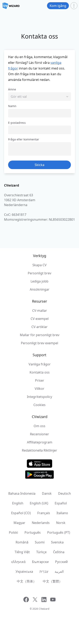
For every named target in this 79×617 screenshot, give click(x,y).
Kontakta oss (40, 372)
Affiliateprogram (39, 442)
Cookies (39, 405)
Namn (12, 106)
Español (61, 503)
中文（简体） (26, 581)
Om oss (39, 426)
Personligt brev (39, 273)
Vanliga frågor (40, 364)
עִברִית (44, 571)
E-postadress (17, 123)
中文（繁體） (52, 581)
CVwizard (44, 608)
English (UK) (39, 503)
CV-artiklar (39, 327)
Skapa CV (39, 265)
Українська (24, 571)
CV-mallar (39, 310)
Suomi (40, 542)
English (17, 503)
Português (33, 532)
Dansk (47, 493)
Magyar (19, 522)
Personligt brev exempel (39, 343)
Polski (13, 532)
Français (43, 513)
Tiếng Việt (22, 552)
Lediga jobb (39, 281)
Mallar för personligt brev (39, 335)
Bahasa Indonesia (21, 493)
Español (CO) (21, 513)
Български (40, 561)
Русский (61, 561)
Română (22, 542)
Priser (39, 380)
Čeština (58, 552)
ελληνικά (18, 561)
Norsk (60, 522)
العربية (59, 571)
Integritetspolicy (39, 396)
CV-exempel (40, 318)
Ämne (12, 89)
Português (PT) (58, 532)
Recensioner (39, 434)
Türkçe (41, 552)
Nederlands (41, 522)
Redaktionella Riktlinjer (39, 450)
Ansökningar (39, 289)
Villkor (39, 388)
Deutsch (64, 493)
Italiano (62, 513)
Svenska (57, 542)
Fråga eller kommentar (23, 139)
